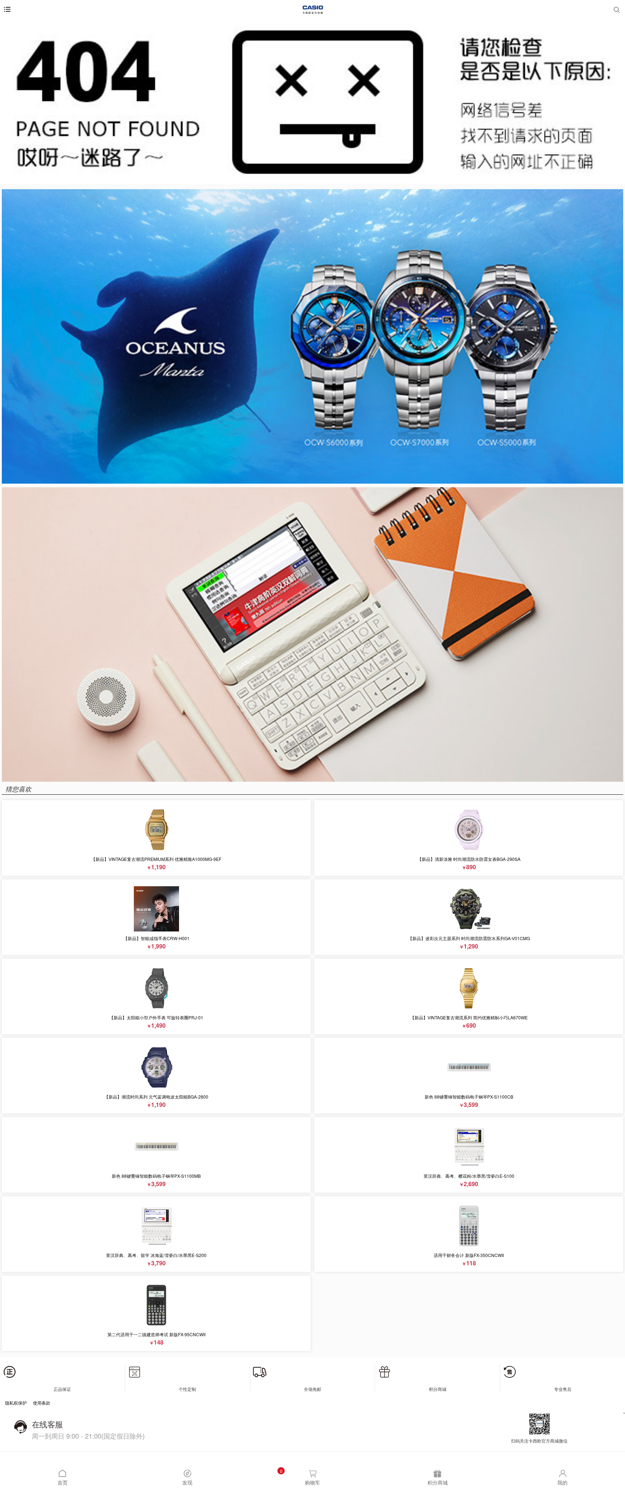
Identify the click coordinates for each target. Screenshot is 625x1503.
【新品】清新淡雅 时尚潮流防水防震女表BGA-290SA (468, 859)
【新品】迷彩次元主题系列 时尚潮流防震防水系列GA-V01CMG (469, 938)
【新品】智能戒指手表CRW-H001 (156, 938)
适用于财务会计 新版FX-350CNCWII (469, 1255)
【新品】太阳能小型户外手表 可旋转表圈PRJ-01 (156, 1017)
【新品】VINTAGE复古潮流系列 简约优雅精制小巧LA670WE (469, 1017)
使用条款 (41, 1403)
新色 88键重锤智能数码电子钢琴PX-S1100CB (469, 1097)
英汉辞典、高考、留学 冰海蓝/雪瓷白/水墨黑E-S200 (156, 1255)
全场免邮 (312, 1389)
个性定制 (187, 1389)
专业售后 (562, 1389)
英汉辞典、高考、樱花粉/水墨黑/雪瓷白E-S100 (469, 1176)
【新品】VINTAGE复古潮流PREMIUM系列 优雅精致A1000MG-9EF (156, 859)
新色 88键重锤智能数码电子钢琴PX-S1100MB (156, 1176)
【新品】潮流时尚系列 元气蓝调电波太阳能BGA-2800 (156, 1097)
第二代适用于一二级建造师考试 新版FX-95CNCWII (156, 1334)
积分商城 (437, 1389)
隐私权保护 (16, 1403)
